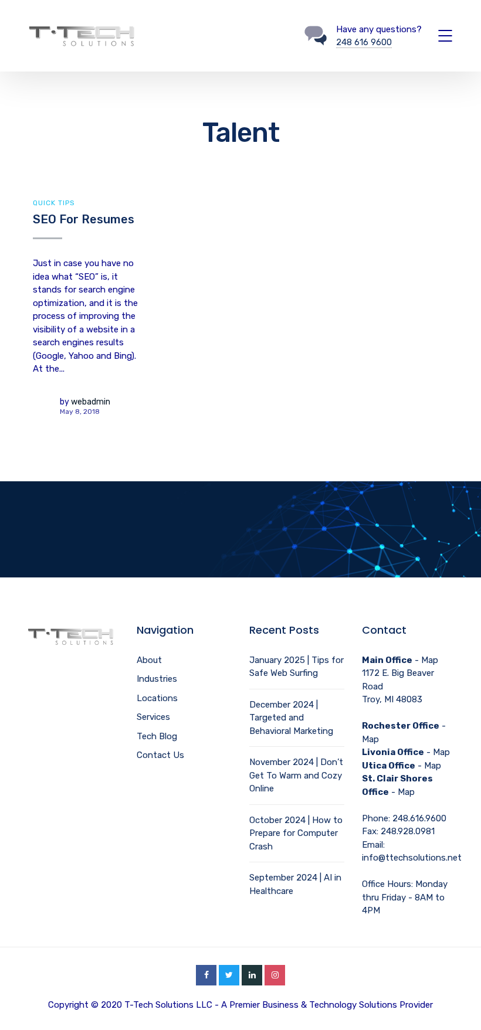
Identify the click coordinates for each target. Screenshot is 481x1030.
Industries (157, 679)
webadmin (90, 402)
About (149, 660)
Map (429, 660)
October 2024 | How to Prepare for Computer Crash (296, 833)
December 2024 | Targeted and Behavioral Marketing (291, 717)
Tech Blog (157, 736)
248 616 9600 (364, 42)
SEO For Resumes (83, 219)
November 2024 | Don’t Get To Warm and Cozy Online (296, 775)
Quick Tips (54, 203)
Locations (157, 698)
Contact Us (160, 755)
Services (153, 717)
